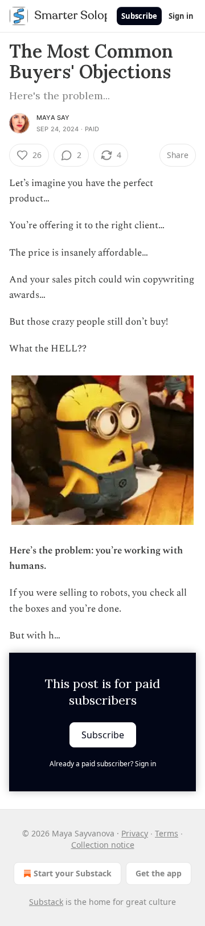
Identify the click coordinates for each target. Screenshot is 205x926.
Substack (46, 901)
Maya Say (53, 118)
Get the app (159, 873)
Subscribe (139, 16)
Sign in (181, 16)
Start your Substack (73, 873)
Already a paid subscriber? (103, 764)
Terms (166, 833)
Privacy (134, 833)
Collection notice (102, 844)
